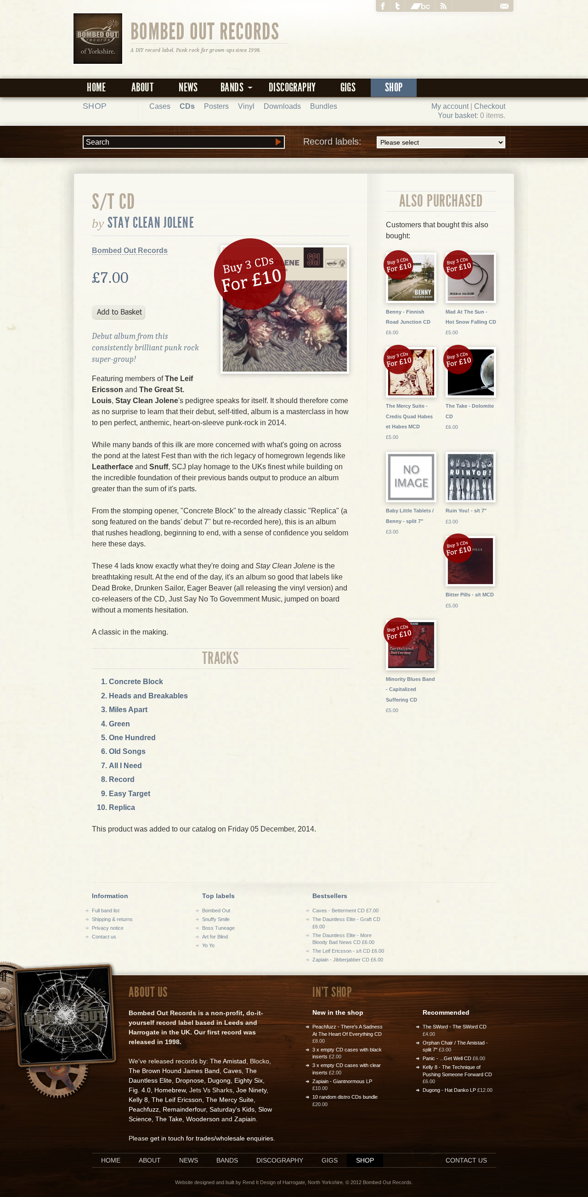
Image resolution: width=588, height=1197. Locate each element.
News (188, 87)
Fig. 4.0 (140, 1090)
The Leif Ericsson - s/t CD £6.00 (348, 951)
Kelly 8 (138, 1099)
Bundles (323, 106)
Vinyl (246, 106)
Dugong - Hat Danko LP (449, 1090)
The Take (168, 1119)
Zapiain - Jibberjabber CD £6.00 (347, 959)
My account (450, 106)
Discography (292, 87)
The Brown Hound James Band (174, 1070)
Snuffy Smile (216, 919)
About (142, 87)
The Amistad (228, 1061)
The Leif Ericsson (177, 1099)
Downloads (282, 106)
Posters (216, 106)
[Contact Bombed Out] (504, 6)
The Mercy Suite (230, 1099)
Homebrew (170, 1090)
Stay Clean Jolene (150, 222)
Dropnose (189, 1080)
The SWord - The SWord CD (454, 1026)
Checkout (489, 106)
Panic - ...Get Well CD (447, 1058)
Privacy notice (108, 928)
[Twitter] (397, 6)
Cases (159, 106)
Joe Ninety (251, 1090)
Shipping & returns (112, 919)
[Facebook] (383, 6)
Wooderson (203, 1119)
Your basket (457, 115)
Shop (394, 87)
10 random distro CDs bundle (345, 1097)
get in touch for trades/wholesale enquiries (211, 1138)
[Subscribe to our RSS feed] (443, 6)
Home (96, 87)
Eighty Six (248, 1080)
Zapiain (245, 1119)
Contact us (104, 936)
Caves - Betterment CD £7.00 (345, 910)
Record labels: (332, 141)
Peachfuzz (144, 1109)
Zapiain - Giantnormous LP (342, 1081)
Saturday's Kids (231, 1109)
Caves (232, 1070)
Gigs (348, 87)
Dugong (219, 1080)
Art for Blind (215, 936)
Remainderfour (184, 1109)
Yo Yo (208, 945)
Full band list (105, 910)
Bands (227, 1160)
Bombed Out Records (205, 31)
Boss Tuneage (218, 928)
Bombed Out (216, 910)
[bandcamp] (420, 6)
